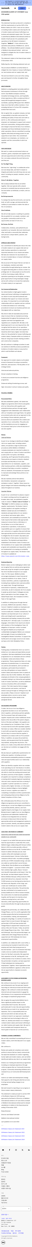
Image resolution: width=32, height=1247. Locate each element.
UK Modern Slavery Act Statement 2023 (13, 1136)
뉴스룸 (3, 1167)
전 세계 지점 (5, 1158)
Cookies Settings (6, 1233)
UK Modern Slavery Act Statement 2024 (13, 1139)
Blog (2, 1169)
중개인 (3, 1179)
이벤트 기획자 (5, 1186)
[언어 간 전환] (15, 8)
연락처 (3, 1196)
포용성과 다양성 (6, 1163)
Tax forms (4, 1202)
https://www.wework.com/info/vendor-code (15, 556)
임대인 (3, 1181)
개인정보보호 (5, 1231)
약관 (12, 1231)
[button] (29, 8)
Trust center (5, 1172)
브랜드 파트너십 (6, 1188)
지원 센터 (4, 1200)
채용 (2, 1165)
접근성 (15, 1233)
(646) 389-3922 (6, 1218)
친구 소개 (4, 1184)
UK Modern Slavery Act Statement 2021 (12, 1129)
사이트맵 (20, 1233)
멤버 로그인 (4, 1198)
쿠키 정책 (18, 1231)
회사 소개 (4, 1160)
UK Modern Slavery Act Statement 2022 (13, 1132)
